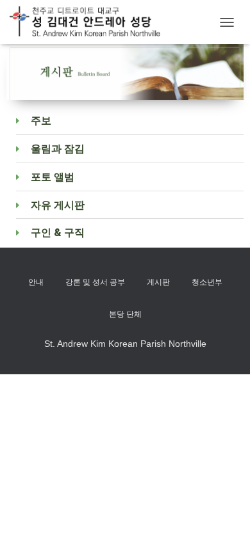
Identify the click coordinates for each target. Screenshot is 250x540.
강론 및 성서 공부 (95, 282)
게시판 (158, 282)
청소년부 (207, 282)
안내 (36, 282)
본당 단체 (125, 314)
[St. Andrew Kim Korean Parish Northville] (90, 22)
